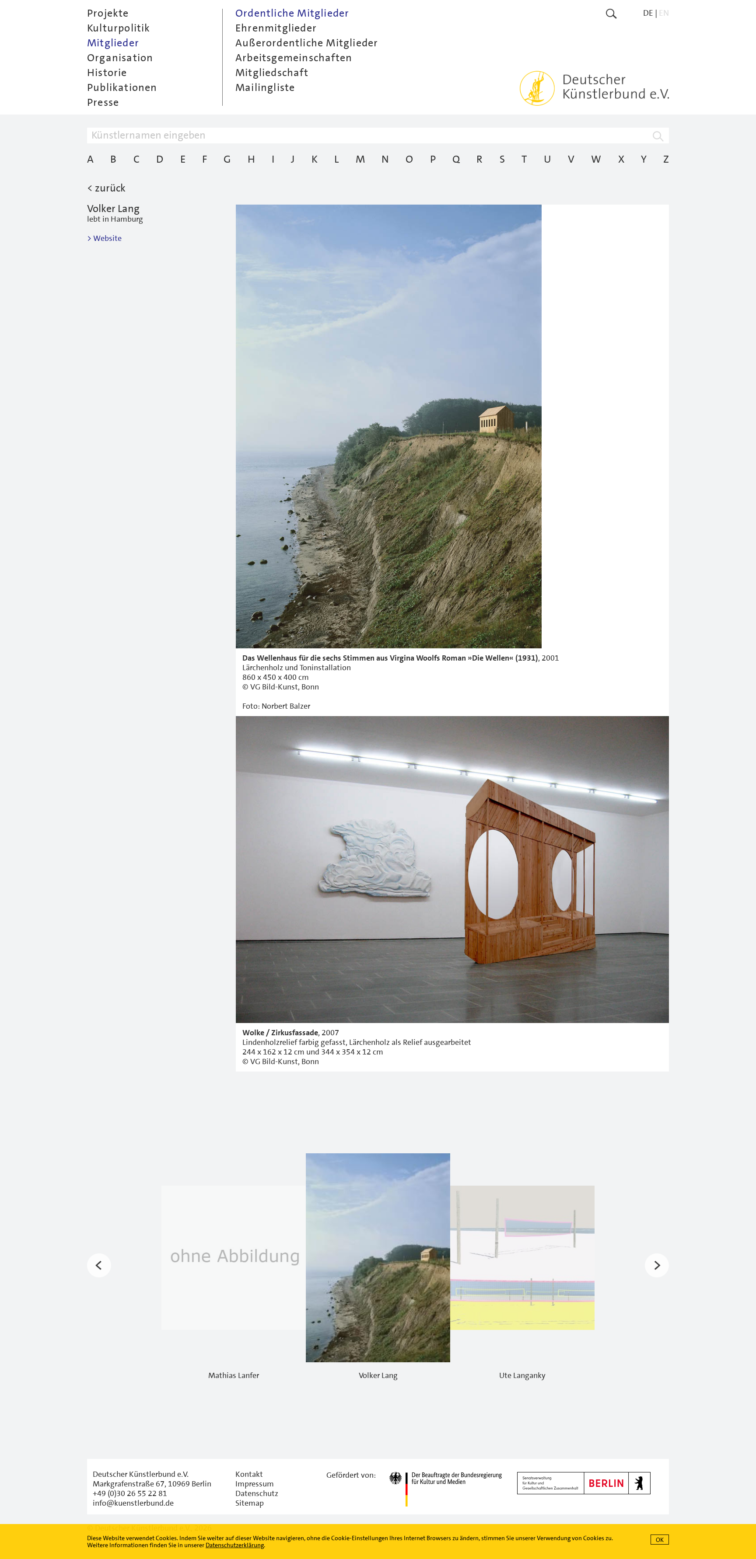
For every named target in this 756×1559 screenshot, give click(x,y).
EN (664, 12)
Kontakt (249, 1474)
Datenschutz (256, 1493)
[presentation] (99, 1265)
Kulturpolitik (118, 28)
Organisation (120, 58)
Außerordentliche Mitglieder (306, 43)
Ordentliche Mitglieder (292, 13)
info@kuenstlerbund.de (133, 1503)
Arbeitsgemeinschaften (293, 58)
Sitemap (249, 1503)
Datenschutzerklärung (235, 1545)
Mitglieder (113, 43)
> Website (104, 238)
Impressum (254, 1484)
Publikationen (122, 87)
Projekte (108, 13)
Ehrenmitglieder (276, 28)
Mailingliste (265, 87)
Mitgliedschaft (271, 73)
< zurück (106, 188)
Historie (107, 73)
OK (660, 1540)
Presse (103, 102)
